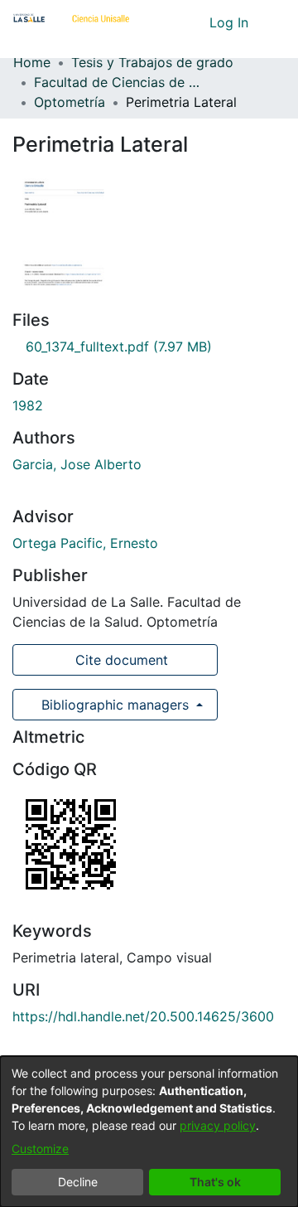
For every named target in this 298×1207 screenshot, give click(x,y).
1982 (27, 405)
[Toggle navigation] (273, 22)
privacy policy (218, 1125)
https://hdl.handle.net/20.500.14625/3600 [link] (143, 1016)
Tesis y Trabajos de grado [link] (152, 62)
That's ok (215, 1182)
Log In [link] (229, 22)
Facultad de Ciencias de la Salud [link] (116, 82)
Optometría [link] (69, 102)
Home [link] (31, 62)
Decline (78, 1182)
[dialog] (149, 1131)
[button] (166, 22)
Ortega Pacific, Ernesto (85, 543)
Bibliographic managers (115, 704)
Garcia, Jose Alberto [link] (77, 464)
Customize (40, 1149)
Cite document (119, 660)
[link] (112, 346)
